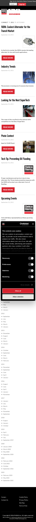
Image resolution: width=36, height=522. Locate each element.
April (4, 375)
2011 (12, 22)
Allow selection (18, 297)
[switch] (31, 264)
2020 (2, 443)
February (6, 360)
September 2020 (8, 454)
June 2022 (6, 463)
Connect (4, 22)
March (5, 307)
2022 (2, 458)
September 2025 (8, 480)
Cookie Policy (23, 497)
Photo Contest (7, 136)
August (5, 336)
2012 (2, 313)
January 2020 (7, 446)
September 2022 (8, 469)
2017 (2, 398)
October (5, 350)
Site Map (22, 503)
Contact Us (4, 500)
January (5, 310)
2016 (2, 381)
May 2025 (6, 478)
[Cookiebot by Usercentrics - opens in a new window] (21, 224)
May (4, 305)
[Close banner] (33, 224)
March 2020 (7, 449)
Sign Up (21, 4)
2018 (2, 417)
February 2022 (7, 461)
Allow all (18, 291)
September (6, 302)
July (4, 319)
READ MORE (8, 58)
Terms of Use (23, 506)
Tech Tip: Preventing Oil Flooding (15, 159)
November (6, 333)
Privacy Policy (23, 500)
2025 (2, 472)
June (4, 338)
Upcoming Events (9, 198)
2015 (2, 364)
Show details (25, 285)
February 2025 (7, 475)
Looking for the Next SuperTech (15, 100)
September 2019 (8, 440)
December (6, 367)
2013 (2, 330)
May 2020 (6, 452)
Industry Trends (8, 66)
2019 (2, 429)
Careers (3, 497)
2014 (2, 347)
